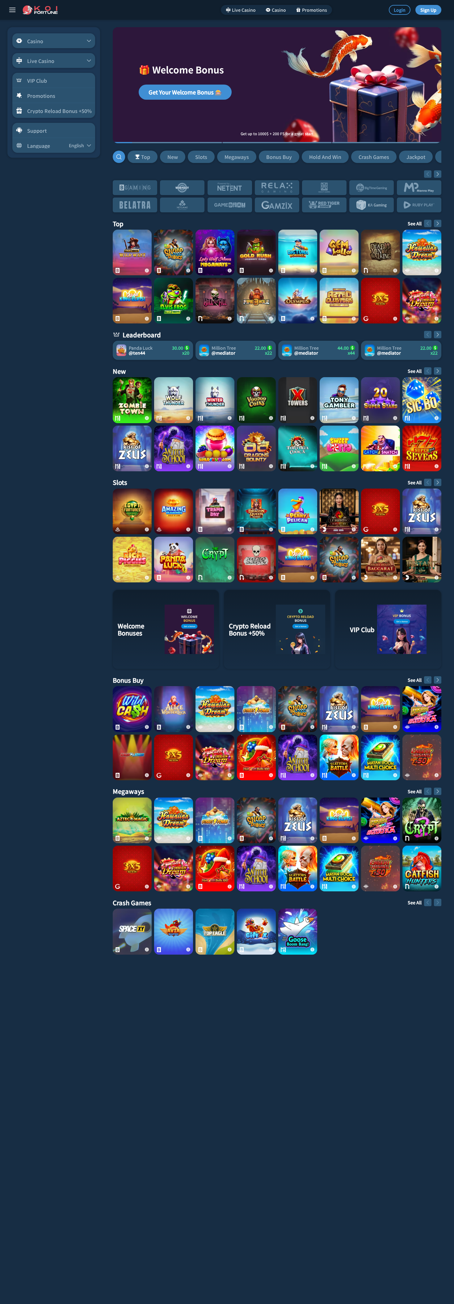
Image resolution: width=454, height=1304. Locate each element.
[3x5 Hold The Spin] (380, 300)
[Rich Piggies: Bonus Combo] (132, 559)
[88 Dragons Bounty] (256, 448)
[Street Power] (256, 709)
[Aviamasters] (173, 931)
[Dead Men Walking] (380, 252)
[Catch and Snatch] (380, 448)
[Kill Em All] (214, 300)
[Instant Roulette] (421, 559)
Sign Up (428, 10)
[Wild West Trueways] (132, 252)
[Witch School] (173, 448)
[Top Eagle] (214, 931)
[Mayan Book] (380, 757)
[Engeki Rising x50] (421, 757)
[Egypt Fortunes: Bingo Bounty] (132, 511)
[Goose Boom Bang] (297, 931)
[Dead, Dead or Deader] (256, 559)
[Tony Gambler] (339, 400)
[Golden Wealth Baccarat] (380, 559)
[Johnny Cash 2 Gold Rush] (256, 252)
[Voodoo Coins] (256, 400)
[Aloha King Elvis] (132, 300)
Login (400, 10)
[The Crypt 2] (421, 820)
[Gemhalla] (339, 252)
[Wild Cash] (132, 709)
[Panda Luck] (173, 559)
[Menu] (12, 10)
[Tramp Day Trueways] (214, 511)
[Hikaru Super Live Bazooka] (421, 709)
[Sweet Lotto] (339, 448)
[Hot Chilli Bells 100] (256, 757)
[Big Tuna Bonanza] (297, 252)
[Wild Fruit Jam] (214, 448)
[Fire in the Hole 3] (256, 300)
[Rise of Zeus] (132, 448)
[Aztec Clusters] (339, 300)
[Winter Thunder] (214, 400)
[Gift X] (256, 931)
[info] (146, 270)
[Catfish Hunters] (421, 868)
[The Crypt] (214, 559)
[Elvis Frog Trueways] (173, 300)
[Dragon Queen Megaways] (256, 511)
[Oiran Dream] (421, 300)
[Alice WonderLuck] (173, 709)
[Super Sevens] (421, 448)
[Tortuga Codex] (297, 448)
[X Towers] (297, 400)
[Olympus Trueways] (297, 300)
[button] (283, 156)
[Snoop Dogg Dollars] (173, 252)
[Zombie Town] (132, 400)
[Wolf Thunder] (173, 400)
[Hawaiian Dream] (421, 252)
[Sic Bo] (421, 400)
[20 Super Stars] (380, 400)
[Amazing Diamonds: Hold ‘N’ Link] (173, 511)
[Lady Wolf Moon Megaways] (214, 252)
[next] (437, 174)
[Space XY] (132, 931)
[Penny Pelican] (297, 511)
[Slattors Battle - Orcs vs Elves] (339, 757)
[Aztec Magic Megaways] (132, 820)
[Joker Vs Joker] (132, 757)
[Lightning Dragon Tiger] (339, 511)
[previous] (427, 174)
